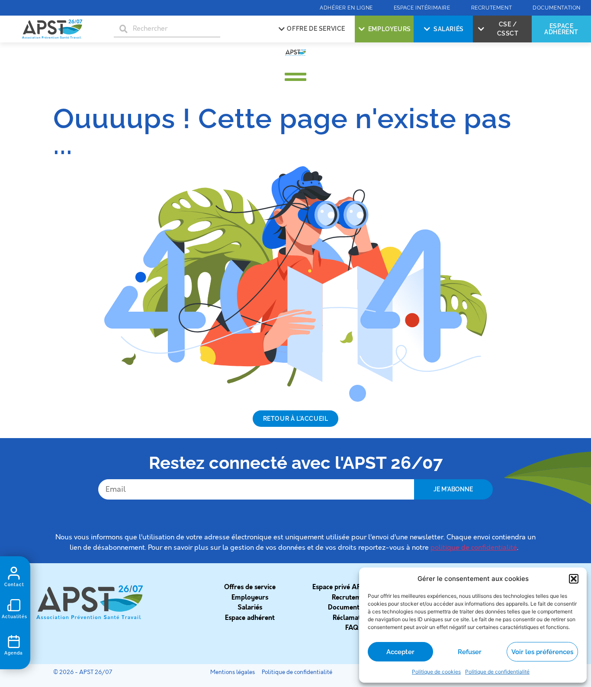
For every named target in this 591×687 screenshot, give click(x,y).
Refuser (470, 652)
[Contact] (13, 573)
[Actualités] (13, 605)
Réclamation (351, 617)
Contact (14, 584)
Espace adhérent (250, 617)
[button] (573, 578)
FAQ (351, 627)
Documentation (351, 607)
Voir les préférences (542, 652)
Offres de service (250, 587)
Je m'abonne (453, 489)
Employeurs (249, 597)
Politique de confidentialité (497, 671)
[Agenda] (13, 641)
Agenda (13, 653)
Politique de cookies (436, 671)
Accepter (400, 652)
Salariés (250, 607)
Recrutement (351, 597)
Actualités (14, 616)
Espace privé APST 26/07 (351, 587)
